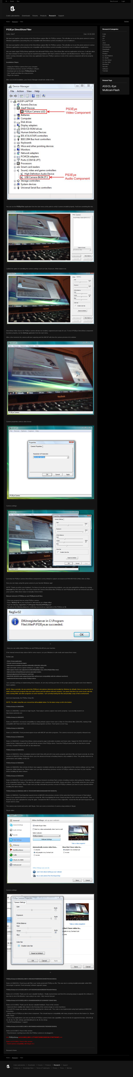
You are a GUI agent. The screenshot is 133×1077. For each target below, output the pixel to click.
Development (106, 47)
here (38, 745)
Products (43, 16)
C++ (103, 40)
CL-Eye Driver (107, 60)
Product (104, 53)
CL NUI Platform (107, 56)
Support (61, 16)
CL (6, 1)
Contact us (17, 1068)
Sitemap (69, 1068)
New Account (114, 1)
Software (105, 69)
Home (8, 21)
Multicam (107, 90)
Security (105, 66)
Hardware (105, 51)
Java (104, 43)
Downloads (26, 16)
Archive (126, 21)
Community (106, 45)
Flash (116, 90)
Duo (18, 1)
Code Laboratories (12, 16)
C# (103, 38)
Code (104, 34)
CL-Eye (112, 86)
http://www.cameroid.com (14, 713)
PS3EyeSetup (10, 979)
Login (123, 1)
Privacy (55, 1068)
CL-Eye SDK (106, 62)
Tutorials (105, 71)
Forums (35, 16)
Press (62, 1068)
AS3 (103, 36)
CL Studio (105, 58)
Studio (12, 1)
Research (52, 16)
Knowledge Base (28, 1068)
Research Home (11, 1050)
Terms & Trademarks (43, 1068)
